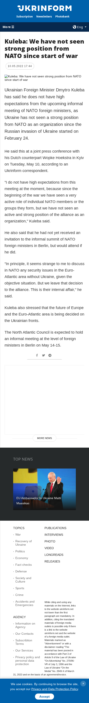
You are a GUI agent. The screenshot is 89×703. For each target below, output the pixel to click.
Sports (19, 588)
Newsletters (44, 16)
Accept (44, 696)
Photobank (62, 16)
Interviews (53, 534)
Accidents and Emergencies (25, 603)
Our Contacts (24, 633)
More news (44, 438)
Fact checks (23, 564)
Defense (21, 571)
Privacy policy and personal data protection (27, 660)
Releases (52, 561)
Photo (49, 541)
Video (49, 548)
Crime (19, 595)
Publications (55, 528)
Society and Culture (23, 579)
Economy (21, 558)
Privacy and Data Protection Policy (54, 689)
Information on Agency (25, 625)
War (18, 534)
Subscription (24, 16)
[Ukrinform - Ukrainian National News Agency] (44, 7)
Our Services (24, 650)
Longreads (53, 554)
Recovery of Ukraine (23, 542)
